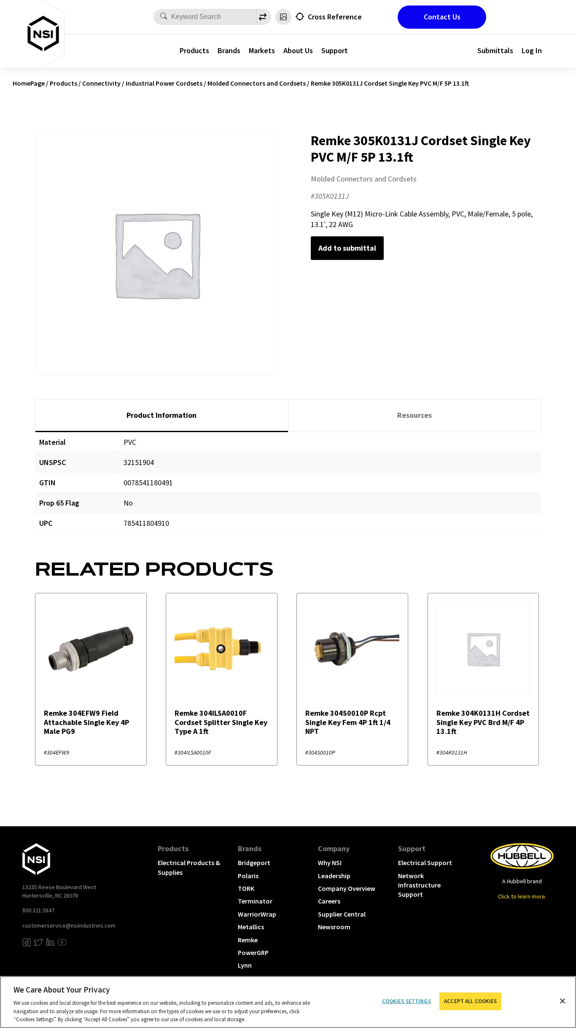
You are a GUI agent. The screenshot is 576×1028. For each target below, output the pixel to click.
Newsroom (334, 926)
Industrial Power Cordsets (164, 83)
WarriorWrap (257, 914)
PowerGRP (253, 952)
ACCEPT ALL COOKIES (470, 1001)
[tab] (161, 416)
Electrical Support (425, 862)
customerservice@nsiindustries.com (69, 925)
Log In (532, 50)
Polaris (248, 875)
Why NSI (330, 862)
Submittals (495, 50)
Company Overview (346, 888)
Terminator (255, 901)
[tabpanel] (288, 489)
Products (194, 50)
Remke (248, 940)
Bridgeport (254, 862)
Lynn (245, 965)
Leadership (334, 875)
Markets (262, 50)
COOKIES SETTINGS (406, 1001)
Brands (229, 50)
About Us (298, 50)
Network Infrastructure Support (419, 885)
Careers (329, 901)
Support (334, 50)
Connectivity (101, 83)
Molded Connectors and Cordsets (256, 83)
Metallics (251, 926)
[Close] (562, 1001)
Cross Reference (335, 17)
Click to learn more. (522, 896)
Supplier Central (342, 914)
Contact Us (442, 17)
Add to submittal (347, 248)
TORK (246, 888)
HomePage (29, 83)
